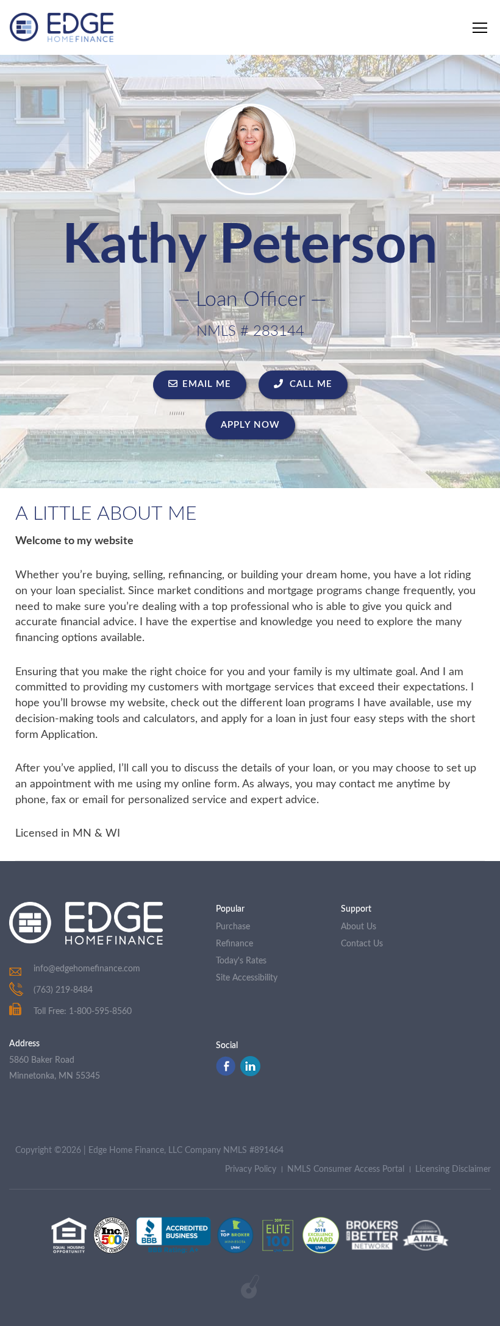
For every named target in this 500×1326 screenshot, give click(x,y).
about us (358, 927)
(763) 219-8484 (63, 990)
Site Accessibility (246, 978)
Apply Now (250, 425)
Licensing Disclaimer (453, 1169)
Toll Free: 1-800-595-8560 (83, 1011)
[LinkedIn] (250, 1073)
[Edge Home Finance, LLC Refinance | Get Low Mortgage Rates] (86, 923)
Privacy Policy (250, 1169)
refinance (234, 944)
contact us (362, 944)
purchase (233, 927)
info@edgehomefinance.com (87, 969)
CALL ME (309, 384)
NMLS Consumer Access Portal (345, 1169)
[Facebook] (225, 1073)
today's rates (241, 961)
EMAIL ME (206, 384)
